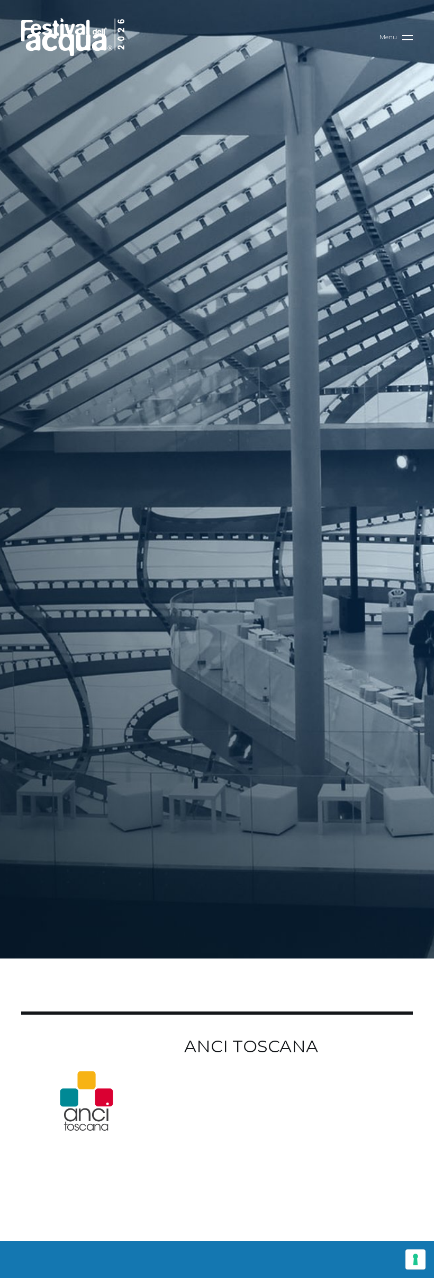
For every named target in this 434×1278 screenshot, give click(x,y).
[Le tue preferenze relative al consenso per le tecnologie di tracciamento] (415, 1259)
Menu (388, 37)
